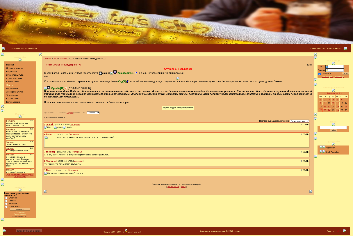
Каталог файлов (13, 98)
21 (346, 107)
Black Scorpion (332, 152)
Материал (75, 124)
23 (325, 110)
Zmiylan (70, 113)
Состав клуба (12, 82)
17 (329, 107)
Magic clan (330, 148)
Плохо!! (12, 201)
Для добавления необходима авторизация (19, 175)
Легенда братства (14, 92)
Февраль (64, 59)
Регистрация (25, 48)
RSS (340, 48)
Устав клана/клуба (14, 75)
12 (337, 103)
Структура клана (14, 78)
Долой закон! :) (15, 206)
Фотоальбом (12, 88)
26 (337, 110)
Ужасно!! (13, 204)
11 (333, 103)
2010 (55, 59)
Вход (34, 48)
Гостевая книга (13, 102)
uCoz (339, 231)
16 (325, 107)
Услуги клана (12, 95)
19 (337, 107)
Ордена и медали (14, 68)
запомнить (326, 73)
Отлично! (13, 198)
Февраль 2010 (333, 93)
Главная (14, 48)
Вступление (11, 71)
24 (329, 110)
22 (71, 59)
